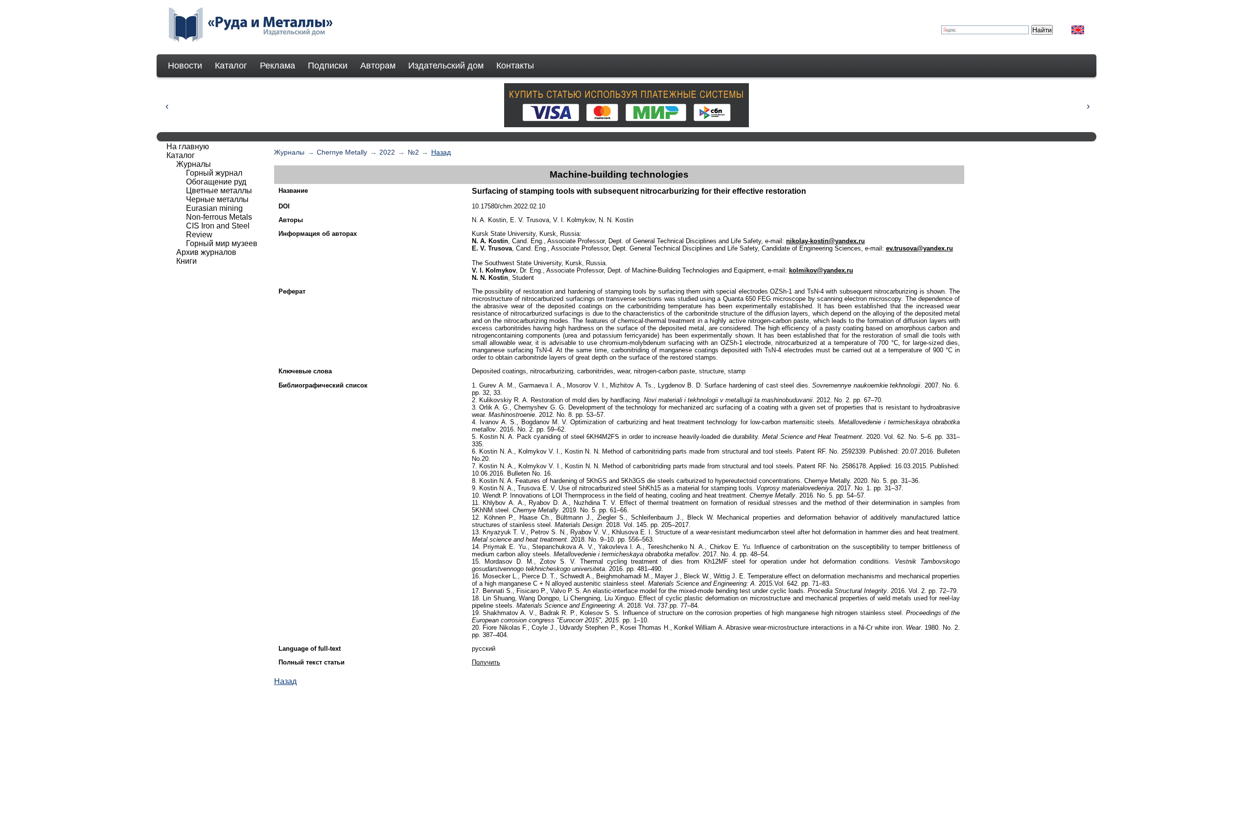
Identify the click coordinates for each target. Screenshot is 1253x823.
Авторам (377, 65)
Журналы (289, 152)
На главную (187, 146)
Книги (186, 261)
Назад (441, 152)
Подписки (328, 65)
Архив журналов (206, 252)
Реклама (277, 65)
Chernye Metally (342, 152)
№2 (413, 152)
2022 (387, 152)
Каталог (231, 65)
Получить (486, 662)
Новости (185, 65)
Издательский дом (446, 65)
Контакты (515, 65)
